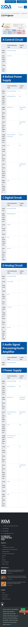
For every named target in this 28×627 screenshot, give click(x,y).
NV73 (8, 237)
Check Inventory (5, 594)
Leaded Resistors (5, 551)
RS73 (14, 96)
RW (24, 399)
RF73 (8, 145)
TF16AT (11, 281)
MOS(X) (21, 107)
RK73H (11, 50)
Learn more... (10, 573)
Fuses (3, 557)
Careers (3, 592)
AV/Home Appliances (15, 13)
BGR (24, 164)
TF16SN (8, 224)
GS (22, 134)
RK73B (14, 50)
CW (20, 109)
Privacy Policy (14, 624)
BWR (22, 164)
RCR (20, 134)
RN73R (11, 96)
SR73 (8, 412)
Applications (7, 13)
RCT (8, 248)
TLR (10, 414)
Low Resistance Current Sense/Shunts (9, 549)
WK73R (8, 107)
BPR (22, 109)
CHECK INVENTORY (22, 1)
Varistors (4, 559)
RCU (10, 248)
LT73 (8, 55)
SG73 (14, 134)
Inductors (4, 555)
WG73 (11, 136)
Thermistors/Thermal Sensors (8, 553)
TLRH (8, 414)
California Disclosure (6, 599)
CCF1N (8, 281)
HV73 (8, 424)
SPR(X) (24, 107)
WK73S (13, 412)
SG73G (8, 136)
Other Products (5, 564)
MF (20, 96)
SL (10, 107)
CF (20, 91)
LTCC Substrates (5, 562)
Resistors (4, 545)
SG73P (11, 134)
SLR (12, 107)
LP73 (10, 55)
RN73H (8, 96)
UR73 (11, 412)
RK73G (8, 50)
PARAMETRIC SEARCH (10, 1)
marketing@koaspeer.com (8, 533)
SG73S (8, 134)
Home (2, 13)
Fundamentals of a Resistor (8, 547)
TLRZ (8, 180)
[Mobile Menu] (25, 7)
